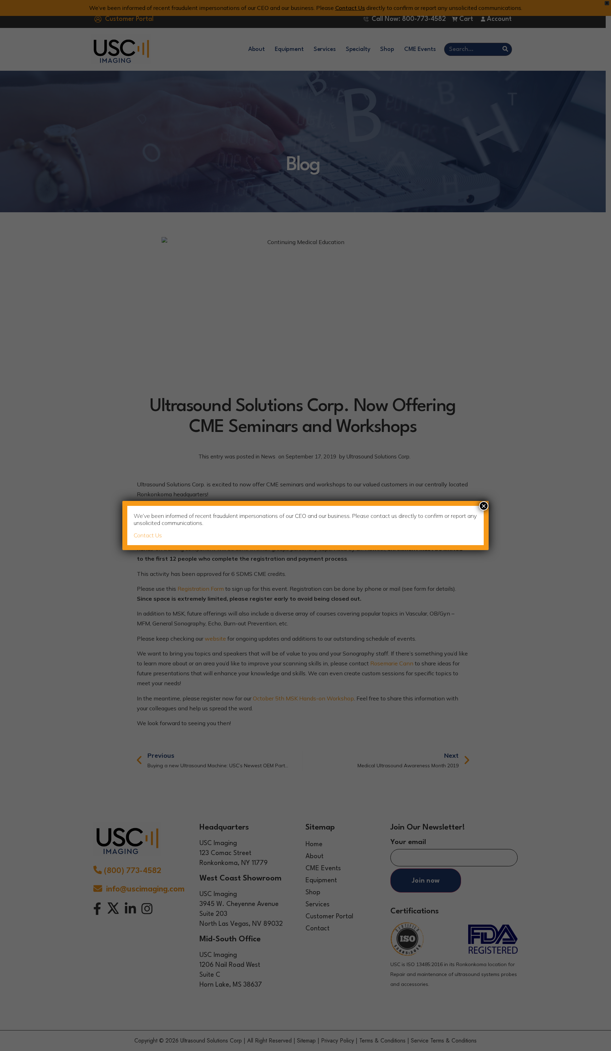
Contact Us (148, 535)
